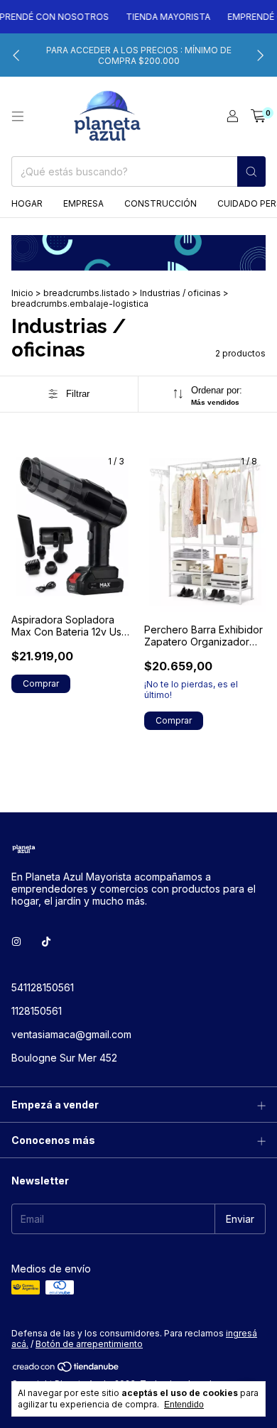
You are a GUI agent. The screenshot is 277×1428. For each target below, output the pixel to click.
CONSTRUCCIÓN (160, 203)
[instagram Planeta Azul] (16, 941)
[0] (258, 116)
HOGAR (27, 203)
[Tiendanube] (66, 1370)
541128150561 (42, 987)
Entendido (184, 1405)
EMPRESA (83, 203)
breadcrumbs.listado (86, 293)
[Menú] (17, 116)
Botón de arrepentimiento (89, 1344)
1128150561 (36, 1011)
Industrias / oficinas (180, 293)
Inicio (22, 293)
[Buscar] (251, 171)
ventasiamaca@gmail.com (71, 1034)
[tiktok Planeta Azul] (46, 941)
